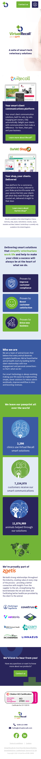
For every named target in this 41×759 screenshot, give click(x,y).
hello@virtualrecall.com (22, 728)
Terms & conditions (16, 743)
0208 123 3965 (22, 725)
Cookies (29, 743)
